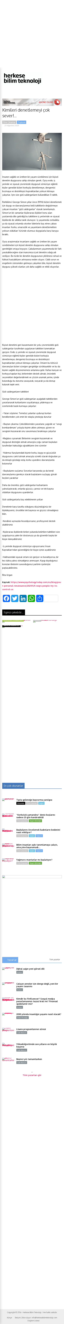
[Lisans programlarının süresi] (8, 1034)
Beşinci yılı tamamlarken (29, 1059)
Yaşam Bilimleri (35, 821)
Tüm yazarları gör (32, 1075)
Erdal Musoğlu (22, 1018)
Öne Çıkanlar (9, 122)
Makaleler (20, 803)
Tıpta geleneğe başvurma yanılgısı (34, 800)
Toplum (21, 122)
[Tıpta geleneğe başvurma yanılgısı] (8, 805)
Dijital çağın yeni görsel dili (30, 968)
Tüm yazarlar (54, 959)
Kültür (19, 972)
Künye (9, 1318)
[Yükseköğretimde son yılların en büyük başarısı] (8, 1049)
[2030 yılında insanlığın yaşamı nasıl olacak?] (8, 1019)
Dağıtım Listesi (33, 1321)
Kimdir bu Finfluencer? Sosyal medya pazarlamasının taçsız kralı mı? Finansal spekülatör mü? (37, 1001)
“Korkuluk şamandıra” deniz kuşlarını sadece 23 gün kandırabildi (35, 816)
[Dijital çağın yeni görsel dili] (8, 973)
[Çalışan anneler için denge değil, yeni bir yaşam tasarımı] (8, 988)
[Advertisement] (32, 33)
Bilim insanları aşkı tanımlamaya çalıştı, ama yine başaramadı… (37, 846)
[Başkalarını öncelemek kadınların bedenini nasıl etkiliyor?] (8, 834)
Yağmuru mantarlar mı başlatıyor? (34, 859)
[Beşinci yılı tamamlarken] (8, 1064)
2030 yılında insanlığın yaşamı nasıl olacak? (38, 1014)
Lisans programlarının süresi (31, 1029)
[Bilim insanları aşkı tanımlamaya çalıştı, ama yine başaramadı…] (8, 849)
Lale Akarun (21, 1033)
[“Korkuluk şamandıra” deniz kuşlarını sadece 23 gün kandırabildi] (8, 819)
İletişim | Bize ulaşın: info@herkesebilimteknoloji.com (36, 1318)
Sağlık (41, 803)
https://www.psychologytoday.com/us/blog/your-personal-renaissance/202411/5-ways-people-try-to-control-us (31, 586)
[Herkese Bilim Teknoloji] (22, 85)
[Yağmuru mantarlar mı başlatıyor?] (8, 864)
